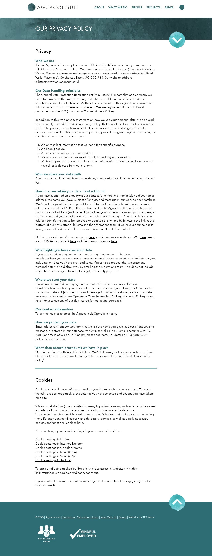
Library (95, 517)
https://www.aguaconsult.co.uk (59, 82)
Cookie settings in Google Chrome (58, 448)
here (143, 208)
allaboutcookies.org (118, 481)
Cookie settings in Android (53, 460)
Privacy (123, 517)
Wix (38, 204)
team (112, 267)
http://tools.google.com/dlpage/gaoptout (70, 473)
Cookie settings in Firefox (52, 439)
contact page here (94, 254)
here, (54, 288)
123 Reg (69, 208)
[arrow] (177, 39)
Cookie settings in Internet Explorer (59, 443)
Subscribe (83, 517)
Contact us (68, 517)
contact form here (101, 284)
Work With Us (109, 517)
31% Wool (148, 517)
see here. (102, 335)
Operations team (105, 225)
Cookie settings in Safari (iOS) (55, 456)
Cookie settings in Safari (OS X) (56, 452)
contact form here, (101, 195)
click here (51, 356)
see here (60, 339)
